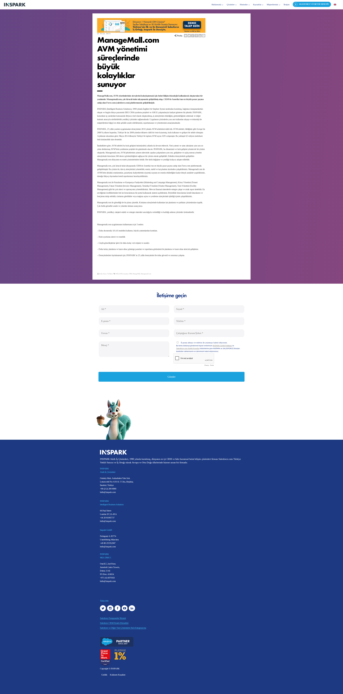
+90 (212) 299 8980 (108, 489)
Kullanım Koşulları (117, 675)
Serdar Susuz (103, 274)
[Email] (185, 35)
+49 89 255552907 (107, 543)
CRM (130, 274)
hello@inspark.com (108, 492)
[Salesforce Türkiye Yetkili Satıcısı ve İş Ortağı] (14, 4)
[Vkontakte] (203, 35)
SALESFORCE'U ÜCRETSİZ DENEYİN (314, 4)
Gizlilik (104, 675)
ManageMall (136, 274)
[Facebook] (192, 35)
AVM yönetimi (123, 274)
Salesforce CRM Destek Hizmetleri (114, 623)
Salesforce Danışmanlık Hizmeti (113, 618)
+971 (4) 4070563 (107, 578)
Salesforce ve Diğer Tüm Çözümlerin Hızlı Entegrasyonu (123, 628)
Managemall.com (146, 274)
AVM (116, 274)
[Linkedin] (200, 35)
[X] (189, 35)
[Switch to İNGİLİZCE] (335, 4)
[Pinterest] (196, 35)
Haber (111, 274)
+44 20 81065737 (107, 518)
